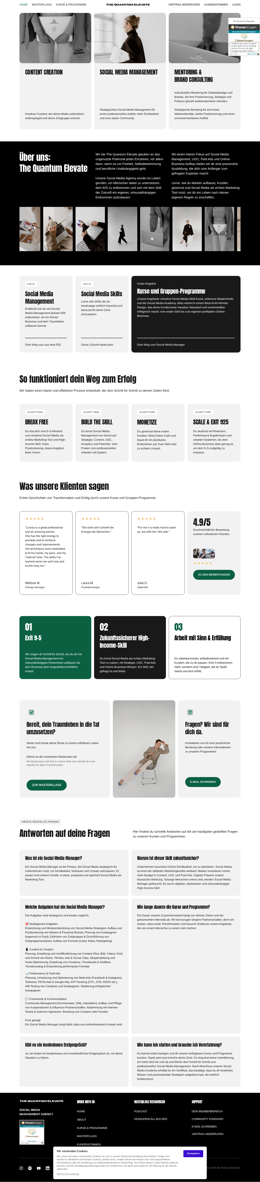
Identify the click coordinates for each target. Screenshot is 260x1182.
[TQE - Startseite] (128, 5)
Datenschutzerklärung (68, 1174)
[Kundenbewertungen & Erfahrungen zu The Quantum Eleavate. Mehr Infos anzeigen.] (31, 1144)
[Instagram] (22, 1168)
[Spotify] (31, 1168)
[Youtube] (40, 1168)
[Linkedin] (49, 1168)
